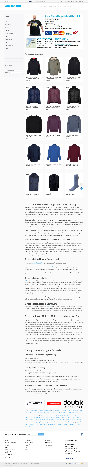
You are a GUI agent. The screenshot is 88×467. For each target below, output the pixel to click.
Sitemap (6, 452)
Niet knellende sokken (64, 414)
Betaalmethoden (8, 444)
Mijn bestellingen (49, 442)
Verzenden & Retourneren (10, 442)
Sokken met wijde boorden (32, 415)
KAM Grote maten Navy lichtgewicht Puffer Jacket (32, 107)
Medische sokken (42, 414)
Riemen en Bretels (8, 39)
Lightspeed (12, 465)
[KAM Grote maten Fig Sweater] (54, 124)
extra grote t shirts (67, 417)
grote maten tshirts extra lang (32, 422)
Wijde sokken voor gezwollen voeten (52, 417)
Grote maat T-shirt (67, 410)
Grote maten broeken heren (47, 412)
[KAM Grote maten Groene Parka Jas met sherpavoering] (54, 66)
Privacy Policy (8, 451)
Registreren (47, 440)
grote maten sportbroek (74, 421)
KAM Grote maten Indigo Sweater (72, 136)
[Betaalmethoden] (66, 463)
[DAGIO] (34, 404)
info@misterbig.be (71, 444)
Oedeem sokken (75, 414)
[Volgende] (80, 403)
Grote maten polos (74, 412)
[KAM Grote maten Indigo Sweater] (74, 124)
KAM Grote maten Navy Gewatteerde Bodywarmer (32, 193)
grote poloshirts (45, 422)
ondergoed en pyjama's (39, 262)
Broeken (6, 18)
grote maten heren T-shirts (43, 419)
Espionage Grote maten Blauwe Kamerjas (53, 193)
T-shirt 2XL (59, 415)
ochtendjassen (52, 266)
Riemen (6, 57)
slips (40, 263)
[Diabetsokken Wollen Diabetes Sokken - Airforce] (74, 182)
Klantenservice (8, 440)
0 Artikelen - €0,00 (66, 1)
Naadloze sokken (52, 414)
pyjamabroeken (43, 266)
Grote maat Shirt (56, 410)
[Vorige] (28, 403)
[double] (74, 404)
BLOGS (64, 6)
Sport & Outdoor (9, 45)
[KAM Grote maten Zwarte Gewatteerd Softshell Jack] (34, 66)
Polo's (6, 36)
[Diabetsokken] (54, 404)
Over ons (7, 445)
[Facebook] (74, 458)
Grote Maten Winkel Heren (11, 456)
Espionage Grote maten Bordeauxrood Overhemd (72, 164)
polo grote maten (58, 424)
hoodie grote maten (69, 422)
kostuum (49, 306)
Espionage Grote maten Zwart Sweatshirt (33, 136)
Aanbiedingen (28, 444)
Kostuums (7, 27)
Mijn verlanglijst (48, 445)
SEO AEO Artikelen (8, 65)
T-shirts (6, 48)
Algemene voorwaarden (10, 449)
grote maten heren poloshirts (58, 419)
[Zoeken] (73, 6)
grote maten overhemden (47, 421)
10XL (27, 410)
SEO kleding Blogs (9, 62)
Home (40, 6)
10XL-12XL (7, 60)
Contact (59, 6)
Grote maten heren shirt (61, 412)
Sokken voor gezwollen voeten (47, 415)
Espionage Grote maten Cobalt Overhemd (53, 164)
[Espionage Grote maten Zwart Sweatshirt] (34, 124)
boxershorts (35, 263)
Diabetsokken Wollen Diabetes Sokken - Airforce (73, 193)
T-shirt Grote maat (69, 415)
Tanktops (7, 51)
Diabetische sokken (45, 410)
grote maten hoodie (72, 419)
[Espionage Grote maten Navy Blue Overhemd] (34, 153)
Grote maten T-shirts (33, 412)
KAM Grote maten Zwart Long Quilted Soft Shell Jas (73, 78)
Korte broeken (8, 24)
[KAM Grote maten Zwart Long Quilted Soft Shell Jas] (74, 66)
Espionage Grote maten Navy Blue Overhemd (33, 164)
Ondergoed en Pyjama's (10, 33)
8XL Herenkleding (9, 457)
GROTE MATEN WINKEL (10, 454)
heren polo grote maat (57, 422)
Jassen (6, 21)
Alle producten (28, 440)
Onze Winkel (52, 6)
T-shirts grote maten (36, 417)
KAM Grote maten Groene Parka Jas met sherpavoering (54, 78)
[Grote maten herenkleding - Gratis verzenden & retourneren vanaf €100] (15, 6)
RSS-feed (27, 449)
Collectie (45, 6)
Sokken (6, 42)
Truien (6, 54)
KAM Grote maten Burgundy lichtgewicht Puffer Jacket (53, 107)
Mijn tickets (47, 444)
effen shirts (39, 286)
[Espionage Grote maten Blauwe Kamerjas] (54, 182)
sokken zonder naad (69, 424)
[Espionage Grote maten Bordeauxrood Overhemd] (74, 153)
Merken (69, 6)
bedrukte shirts (46, 286)
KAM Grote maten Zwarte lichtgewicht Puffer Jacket (72, 107)
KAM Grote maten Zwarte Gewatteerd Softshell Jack (32, 78)
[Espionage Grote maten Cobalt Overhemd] (54, 153)
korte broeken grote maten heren (44, 424)
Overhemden (7, 30)
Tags (26, 447)
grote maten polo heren (60, 421)
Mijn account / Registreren (78, 1)
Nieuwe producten (29, 442)
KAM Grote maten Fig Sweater (53, 135)
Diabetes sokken (34, 410)
